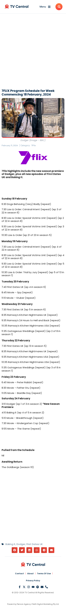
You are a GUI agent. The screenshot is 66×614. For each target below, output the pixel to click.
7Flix (33, 145)
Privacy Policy (33, 580)
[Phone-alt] (46, 587)
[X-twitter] (24, 587)
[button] (14, 550)
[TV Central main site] (33, 564)
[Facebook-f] (19, 587)
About (30, 573)
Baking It (10, 544)
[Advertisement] (33, 52)
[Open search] (58, 6)
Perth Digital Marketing (42, 604)
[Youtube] (33, 587)
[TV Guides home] (16, 6)
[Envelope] (42, 587)
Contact (19, 573)
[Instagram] (28, 587)
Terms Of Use (44, 573)
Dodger (20, 544)
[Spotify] (37, 587)
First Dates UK (34, 544)
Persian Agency (24, 604)
